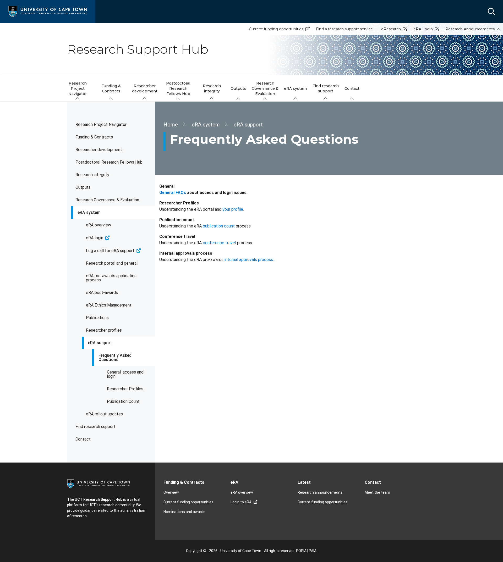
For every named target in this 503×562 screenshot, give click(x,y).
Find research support (95, 426)
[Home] (47, 11)
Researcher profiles (104, 330)
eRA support (100, 342)
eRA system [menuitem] (295, 88)
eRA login (94, 237)
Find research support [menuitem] (326, 88)
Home (170, 124)
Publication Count (123, 401)
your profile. (233, 209)
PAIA (312, 551)
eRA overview (98, 224)
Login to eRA (241, 502)
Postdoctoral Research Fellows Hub (109, 162)
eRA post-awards (102, 292)
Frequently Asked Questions (115, 357)
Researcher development (98, 149)
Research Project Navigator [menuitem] (77, 88)
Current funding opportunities (276, 29)
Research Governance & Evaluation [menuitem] (265, 88)
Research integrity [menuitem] (212, 88)
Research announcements (320, 492)
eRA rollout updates (104, 413)
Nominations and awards (184, 512)
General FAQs (172, 192)
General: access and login (125, 374)
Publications (97, 317)
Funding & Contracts (94, 137)
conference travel (219, 242)
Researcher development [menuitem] (144, 88)
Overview (171, 492)
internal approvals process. (249, 259)
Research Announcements (470, 29)
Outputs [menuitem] (238, 88)
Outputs (83, 187)
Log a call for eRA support (110, 250)
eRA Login (423, 29)
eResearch (391, 29)
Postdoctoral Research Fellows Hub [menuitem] (178, 88)
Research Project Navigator (101, 124)
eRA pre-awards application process (111, 277)
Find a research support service (344, 29)
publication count (219, 226)
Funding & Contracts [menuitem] (111, 88)
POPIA (301, 551)
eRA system (89, 212)
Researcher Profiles (125, 388)
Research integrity (92, 174)
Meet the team (377, 492)
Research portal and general (112, 263)
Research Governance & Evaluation (107, 199)
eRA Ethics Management (109, 305)
